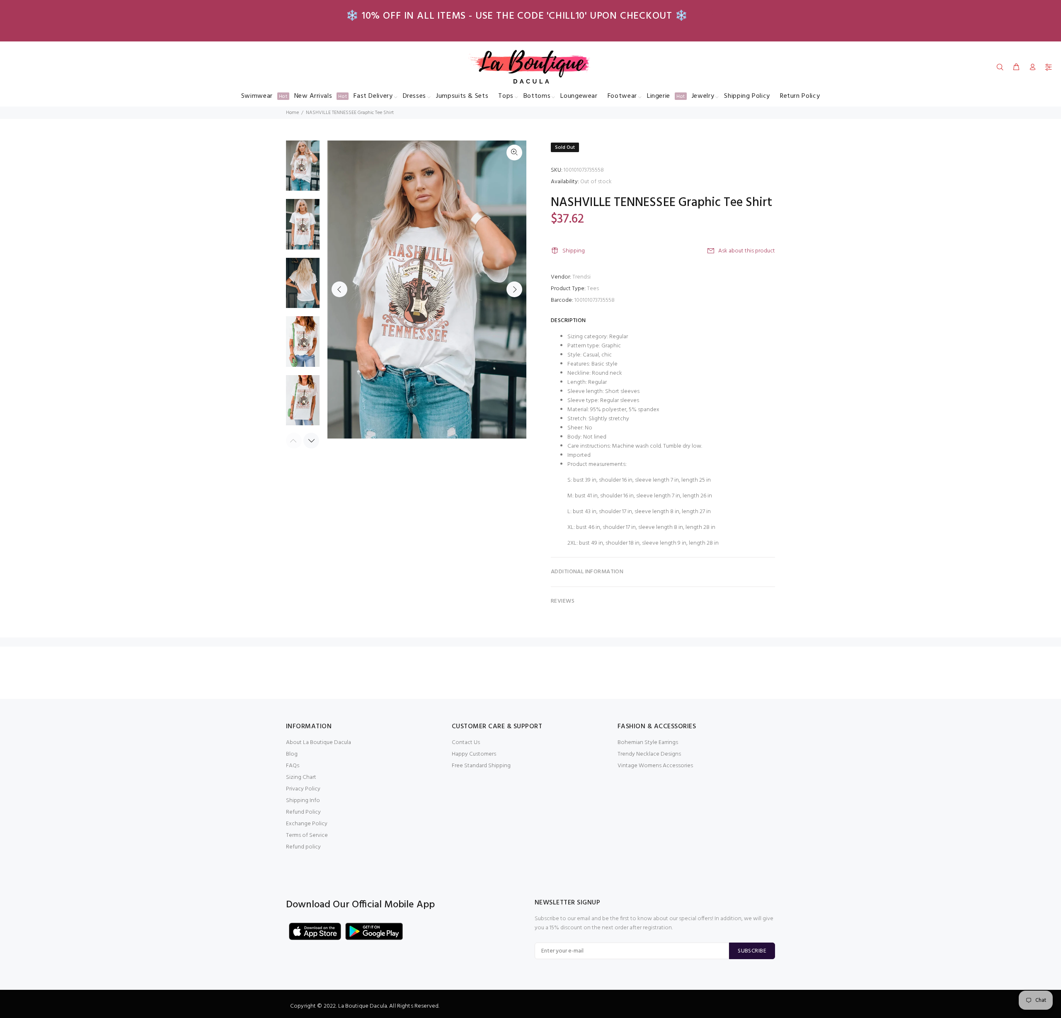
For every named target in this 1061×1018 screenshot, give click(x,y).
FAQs (292, 766)
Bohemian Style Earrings (648, 742)
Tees (593, 288)
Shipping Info (303, 800)
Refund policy (303, 847)
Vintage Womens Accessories (655, 766)
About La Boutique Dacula (318, 742)
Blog (292, 754)
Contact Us (466, 742)
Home (292, 113)
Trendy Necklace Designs (649, 754)
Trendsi (581, 277)
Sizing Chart (301, 777)
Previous (339, 289)
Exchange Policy (306, 824)
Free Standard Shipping (481, 766)
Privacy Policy (303, 789)
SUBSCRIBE (752, 951)
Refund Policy (303, 812)
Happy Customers (474, 754)
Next (514, 289)
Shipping (573, 251)
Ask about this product (746, 251)
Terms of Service (307, 835)
